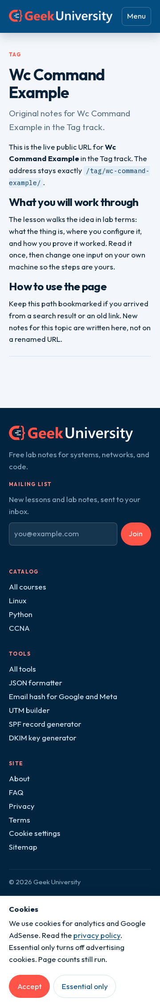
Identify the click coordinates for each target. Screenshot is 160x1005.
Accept (29, 986)
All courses (27, 586)
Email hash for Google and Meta (63, 696)
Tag (15, 54)
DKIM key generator (42, 737)
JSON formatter (35, 682)
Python (20, 614)
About (19, 778)
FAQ (16, 792)
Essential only (85, 986)
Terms (19, 819)
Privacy (22, 806)
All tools (22, 668)
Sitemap (23, 846)
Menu (136, 15)
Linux (17, 600)
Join (136, 533)
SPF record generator (45, 723)
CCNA (19, 628)
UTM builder (29, 710)
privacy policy (96, 935)
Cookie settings (34, 833)
